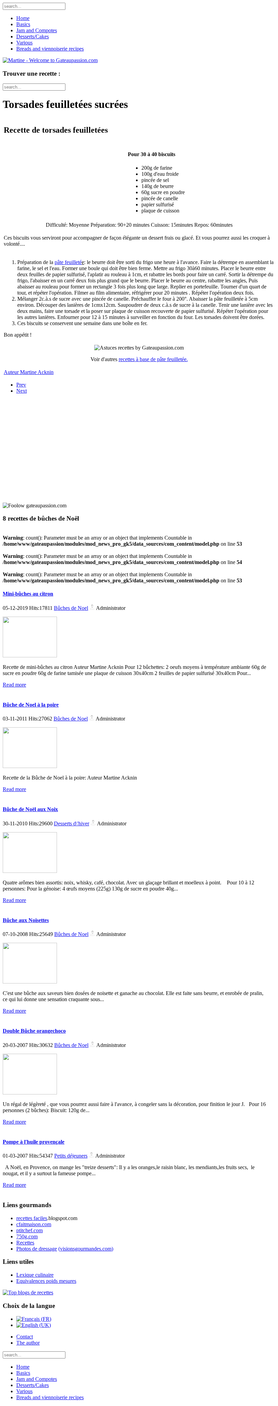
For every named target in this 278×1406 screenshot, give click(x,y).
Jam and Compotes (36, 30)
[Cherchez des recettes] (28, 1292)
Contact (24, 1336)
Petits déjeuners (70, 1156)
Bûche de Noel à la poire (31, 705)
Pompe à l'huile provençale (33, 1142)
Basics (23, 24)
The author (28, 1343)
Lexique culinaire (35, 1275)
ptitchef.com (29, 1230)
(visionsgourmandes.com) (85, 1249)
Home (22, 18)
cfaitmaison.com (33, 1224)
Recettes (25, 1242)
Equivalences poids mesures (46, 1281)
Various (24, 42)
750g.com (27, 1236)
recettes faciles (31, 1218)
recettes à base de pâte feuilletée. (153, 359)
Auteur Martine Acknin (29, 372)
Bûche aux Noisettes (26, 920)
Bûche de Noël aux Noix (30, 809)
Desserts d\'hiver (71, 823)
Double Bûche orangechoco (34, 1031)
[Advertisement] (45, 441)
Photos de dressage (36, 1249)
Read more (14, 685)
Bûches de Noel (71, 608)
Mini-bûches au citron (28, 594)
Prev (21, 385)
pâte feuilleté (68, 262)
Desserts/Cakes (32, 36)
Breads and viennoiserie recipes (50, 49)
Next (21, 391)
